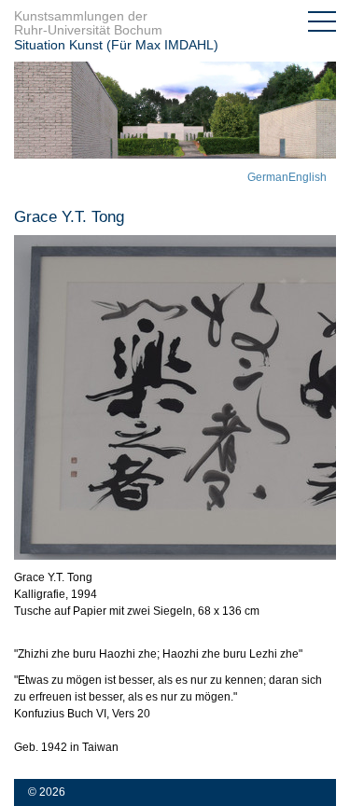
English (307, 177)
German (267, 177)
